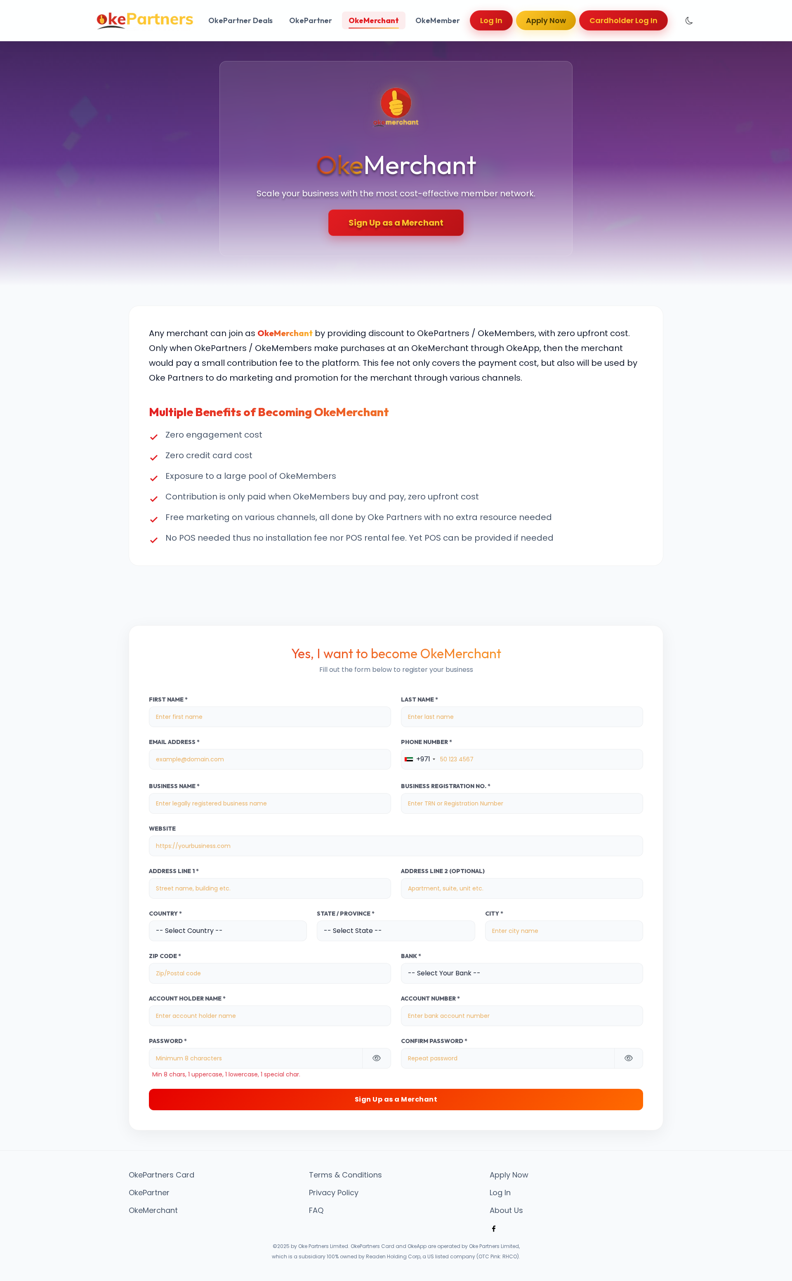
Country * (165, 913)
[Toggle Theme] (689, 20)
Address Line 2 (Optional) (443, 871)
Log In (491, 20)
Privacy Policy (333, 1192)
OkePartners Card (161, 1175)
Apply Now (546, 20)
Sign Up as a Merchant (396, 222)
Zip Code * (165, 956)
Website (162, 828)
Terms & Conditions (345, 1175)
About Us (506, 1210)
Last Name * (419, 699)
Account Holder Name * (187, 998)
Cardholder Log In (623, 20)
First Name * (168, 699)
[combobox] (419, 759)
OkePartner (310, 20)
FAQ (316, 1210)
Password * (168, 1041)
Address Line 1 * (174, 871)
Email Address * (174, 742)
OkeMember (437, 20)
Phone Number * (426, 742)
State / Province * (346, 913)
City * (494, 913)
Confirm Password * (434, 1041)
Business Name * (174, 786)
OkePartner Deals (240, 20)
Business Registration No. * (445, 786)
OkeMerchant (374, 20)
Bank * (411, 956)
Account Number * (430, 998)
